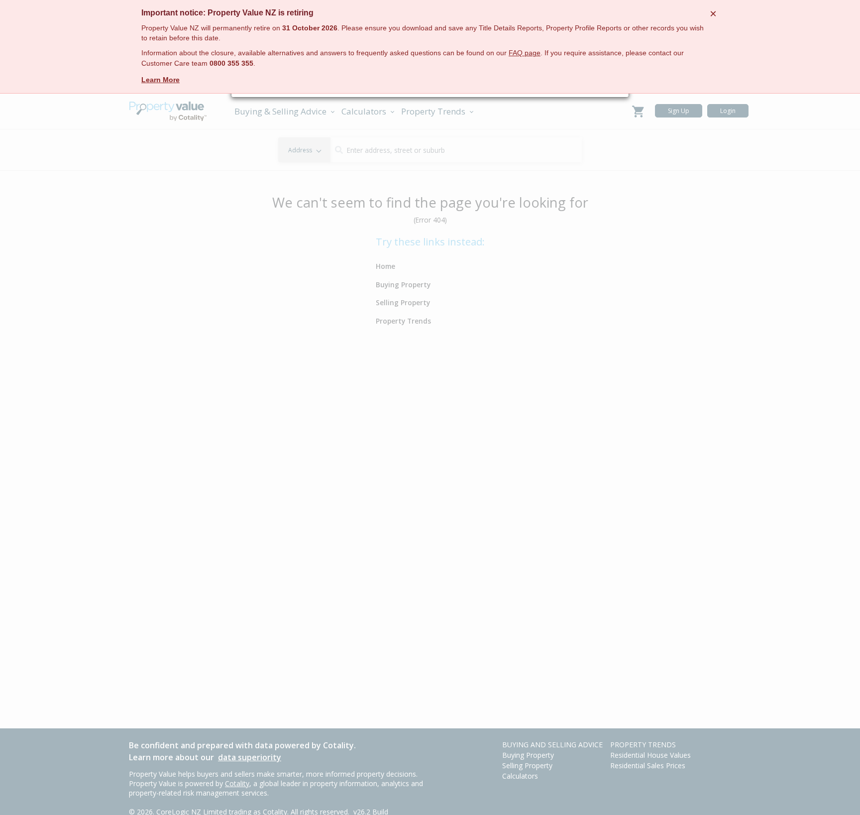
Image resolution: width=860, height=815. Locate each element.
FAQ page (524, 53)
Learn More (160, 80)
